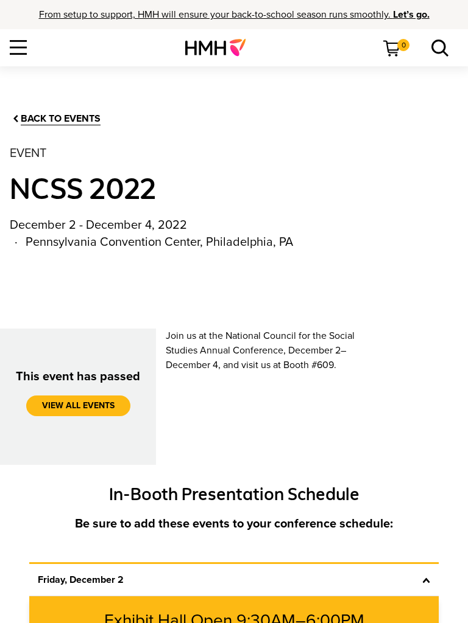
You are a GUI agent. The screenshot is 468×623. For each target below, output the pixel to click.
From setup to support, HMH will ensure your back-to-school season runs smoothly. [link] (234, 15)
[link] (220, 47)
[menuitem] (220, 47)
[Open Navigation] (18, 47)
